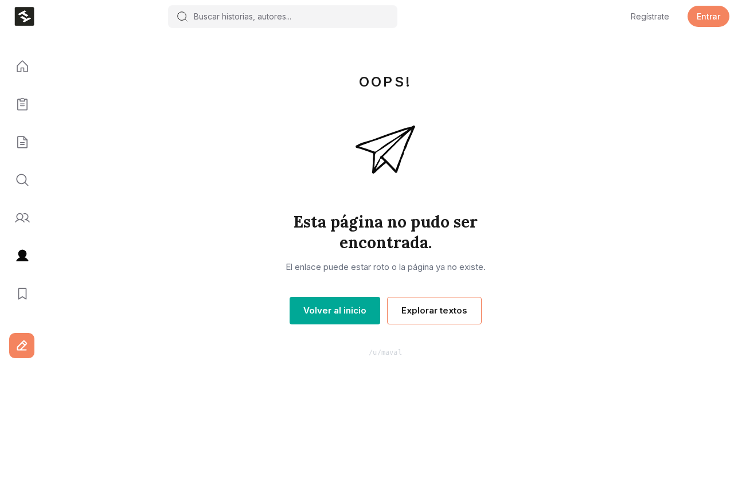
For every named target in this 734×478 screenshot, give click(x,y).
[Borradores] (18, 143)
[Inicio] (18, 67)
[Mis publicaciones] (18, 105)
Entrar (708, 16)
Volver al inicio (334, 310)
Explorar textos (434, 310)
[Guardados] (18, 294)
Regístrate (650, 16)
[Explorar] (18, 180)
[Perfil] (18, 256)
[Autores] (18, 218)
